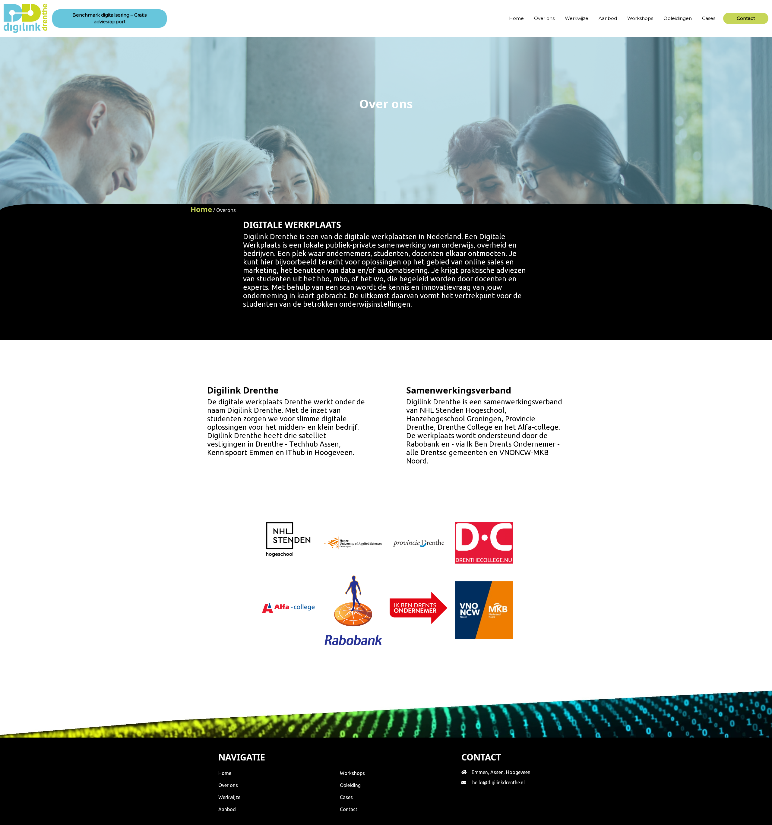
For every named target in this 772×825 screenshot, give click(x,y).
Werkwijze (576, 18)
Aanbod (608, 18)
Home (516, 18)
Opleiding (350, 785)
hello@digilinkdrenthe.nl (498, 782)
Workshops (640, 18)
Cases (708, 18)
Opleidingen (677, 18)
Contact (348, 809)
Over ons (544, 18)
